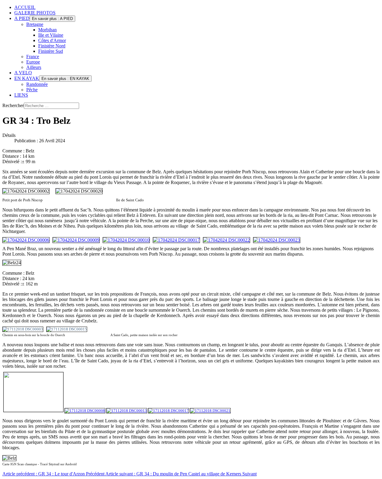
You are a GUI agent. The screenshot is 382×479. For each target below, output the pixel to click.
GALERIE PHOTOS (35, 12)
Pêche (32, 89)
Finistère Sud (50, 51)
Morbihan (47, 29)
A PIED (22, 18)
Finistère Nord (51, 45)
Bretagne (34, 24)
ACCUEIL (25, 7)
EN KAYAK (26, 78)
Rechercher (13, 105)
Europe (33, 61)
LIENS (21, 95)
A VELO (23, 72)
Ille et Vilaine (50, 35)
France (32, 56)
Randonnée (37, 84)
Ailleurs (33, 67)
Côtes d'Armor (52, 40)
